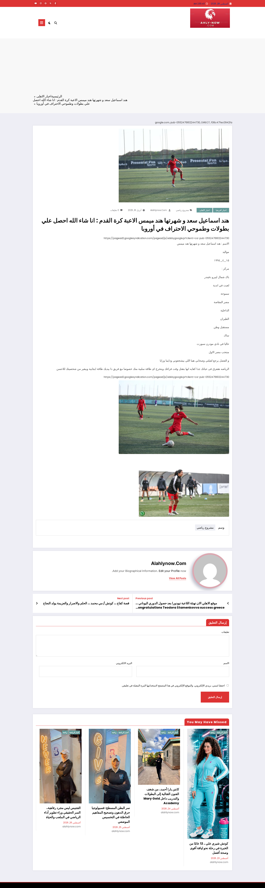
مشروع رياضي (182, 210)
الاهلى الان (220, 34)
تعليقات (225, 632)
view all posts (177, 578)
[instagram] (40, 3)
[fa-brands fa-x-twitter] (50, 3)
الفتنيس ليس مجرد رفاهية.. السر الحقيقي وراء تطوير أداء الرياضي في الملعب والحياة (62, 812)
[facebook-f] (55, 3)
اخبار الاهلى (204, 210)
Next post (123, 598)
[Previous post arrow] (228, 603)
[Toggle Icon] (41, 22)
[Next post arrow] (37, 603)
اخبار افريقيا (221, 210)
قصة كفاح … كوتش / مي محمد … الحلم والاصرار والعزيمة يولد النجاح (86, 603)
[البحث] (55, 22)
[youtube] (36, 3)
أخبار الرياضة (74, 732)
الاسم (226, 663)
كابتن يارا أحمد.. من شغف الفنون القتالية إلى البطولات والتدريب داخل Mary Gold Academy (161, 796)
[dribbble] (45, 3)
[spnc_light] (49, 22)
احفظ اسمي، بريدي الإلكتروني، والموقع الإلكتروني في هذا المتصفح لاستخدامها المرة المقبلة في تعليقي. (173, 685)
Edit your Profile (169, 571)
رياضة (65, 732)
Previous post (144, 598)
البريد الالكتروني (124, 663)
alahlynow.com (158, 210)
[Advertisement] (132, 68)
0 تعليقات (114, 210)
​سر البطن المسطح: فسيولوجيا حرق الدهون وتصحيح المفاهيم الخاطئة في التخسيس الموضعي (111, 815)
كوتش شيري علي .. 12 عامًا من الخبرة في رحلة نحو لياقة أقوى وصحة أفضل (208, 848)
